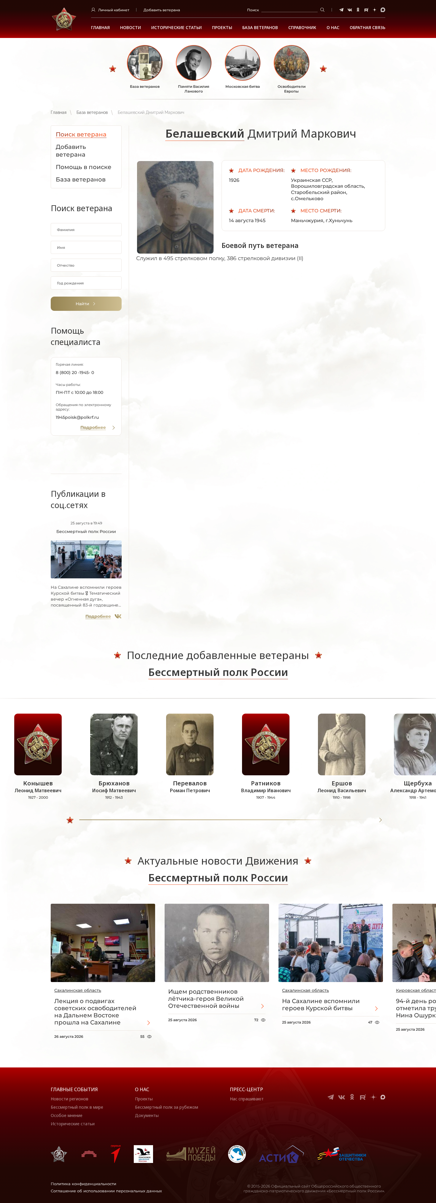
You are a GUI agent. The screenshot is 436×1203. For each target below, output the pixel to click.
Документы (147, 1115)
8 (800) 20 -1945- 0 (75, 372)
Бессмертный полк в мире (77, 1107)
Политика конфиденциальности (83, 1183)
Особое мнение (66, 1115)
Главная (100, 27)
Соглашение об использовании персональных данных (106, 1190)
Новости (130, 27)
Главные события (74, 1089)
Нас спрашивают (247, 1099)
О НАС (333, 27)
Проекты (222, 27)
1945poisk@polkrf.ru (77, 417)
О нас (142, 1089)
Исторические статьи (176, 27)
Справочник (302, 27)
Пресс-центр (246, 1089)
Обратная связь (367, 27)
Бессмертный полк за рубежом (166, 1107)
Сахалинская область (77, 990)
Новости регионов (69, 1099)
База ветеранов (260, 27)
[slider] (70, 820)
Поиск (253, 10)
